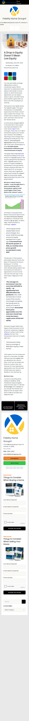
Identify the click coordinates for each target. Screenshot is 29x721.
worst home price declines (15, 217)
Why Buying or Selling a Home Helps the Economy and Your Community (21, 406)
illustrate (21, 154)
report (14, 129)
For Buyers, (9, 65)
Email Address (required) (10, 507)
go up (12, 221)
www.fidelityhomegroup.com (12, 454)
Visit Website (15, 458)
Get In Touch (14, 463)
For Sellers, (16, 65)
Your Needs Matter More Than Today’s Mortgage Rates (8, 407)
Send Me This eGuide (14, 528)
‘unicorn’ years (11, 108)
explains (13, 224)
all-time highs (8, 387)
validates (7, 334)
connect (19, 387)
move (6, 395)
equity (18, 358)
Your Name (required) (10, 500)
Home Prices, (8, 68)
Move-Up (15, 68)
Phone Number (8, 513)
